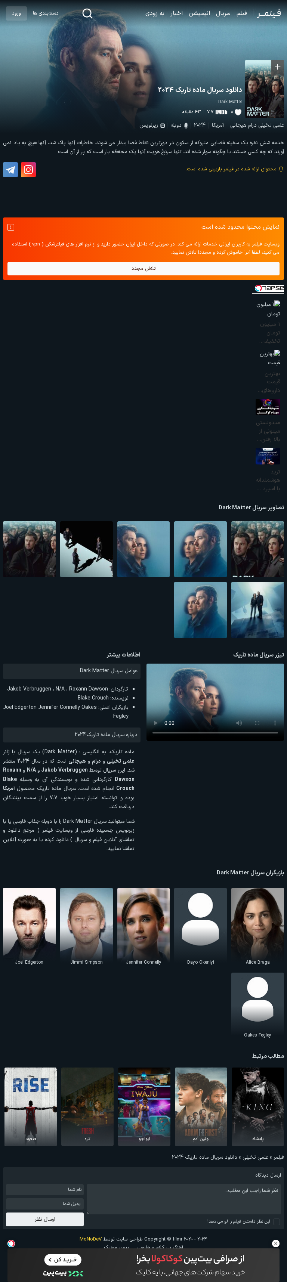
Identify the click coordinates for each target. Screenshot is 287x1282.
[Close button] (276, 1243)
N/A (60, 689)
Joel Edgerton (20, 707)
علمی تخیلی (271, 125)
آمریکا (218, 125)
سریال (223, 13)
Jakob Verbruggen (29, 689)
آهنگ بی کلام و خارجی (160, 1247)
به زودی (154, 13)
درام (252, 125)
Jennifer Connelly (59, 707)
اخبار (176, 13)
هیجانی (238, 125)
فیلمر (279, 1157)
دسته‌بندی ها (45, 13)
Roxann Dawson (88, 689)
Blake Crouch (93, 698)
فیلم (242, 13)
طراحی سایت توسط (111, 1239)
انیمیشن (199, 13)
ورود (16, 13)
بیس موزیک (116, 1247)
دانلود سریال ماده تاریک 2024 (200, 90)
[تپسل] (11, 1243)
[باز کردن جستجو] (87, 13)
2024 (200, 125)
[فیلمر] (267, 13)
